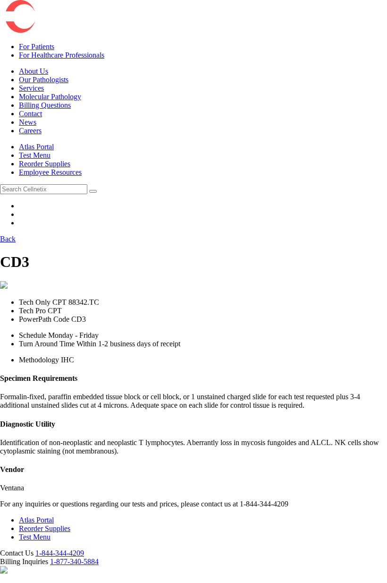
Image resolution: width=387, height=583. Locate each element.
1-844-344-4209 (59, 553)
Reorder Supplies (44, 528)
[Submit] (93, 191)
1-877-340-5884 (74, 561)
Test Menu (34, 537)
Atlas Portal (36, 520)
